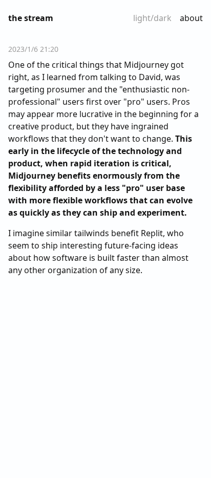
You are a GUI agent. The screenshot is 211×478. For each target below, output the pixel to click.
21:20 (49, 49)
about (191, 18)
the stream (30, 18)
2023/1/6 (23, 49)
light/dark (152, 18)
